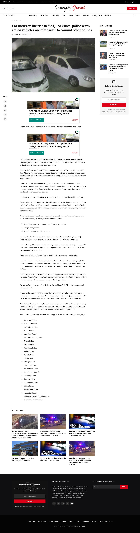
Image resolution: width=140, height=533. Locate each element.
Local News (44, 15)
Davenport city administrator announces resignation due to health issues (117, 55)
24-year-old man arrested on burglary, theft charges (23, 459)
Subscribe (132, 8)
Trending (86, 15)
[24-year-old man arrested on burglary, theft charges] (25, 448)
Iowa (71, 15)
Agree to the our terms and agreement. (30, 506)
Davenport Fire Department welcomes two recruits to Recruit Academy (117, 32)
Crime (78, 15)
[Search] (133, 15)
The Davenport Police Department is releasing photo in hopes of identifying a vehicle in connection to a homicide (25, 434)
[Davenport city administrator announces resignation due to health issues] (103, 55)
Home (126, 2)
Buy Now (133, 2)
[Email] (5, 119)
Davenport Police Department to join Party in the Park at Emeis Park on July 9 (37, 2)
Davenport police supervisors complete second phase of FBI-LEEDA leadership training (118, 67)
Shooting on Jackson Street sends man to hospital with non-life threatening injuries (82, 433)
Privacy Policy (97, 15)
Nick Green (17, 34)
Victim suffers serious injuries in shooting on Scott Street (53, 459)
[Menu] (136, 15)
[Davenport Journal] (70, 8)
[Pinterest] (5, 114)
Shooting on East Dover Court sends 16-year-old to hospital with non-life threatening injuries (80, 461)
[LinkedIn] (5, 110)
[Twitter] (5, 106)
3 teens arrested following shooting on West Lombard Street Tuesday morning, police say (53, 433)
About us (108, 15)
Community (55, 15)
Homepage (33, 15)
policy (35, 506)
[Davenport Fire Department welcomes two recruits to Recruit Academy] (103, 33)
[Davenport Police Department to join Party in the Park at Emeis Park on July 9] (103, 44)
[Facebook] (5, 101)
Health (64, 15)
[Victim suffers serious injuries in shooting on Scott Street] (53, 448)
